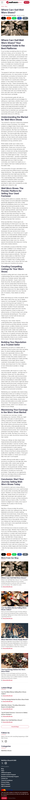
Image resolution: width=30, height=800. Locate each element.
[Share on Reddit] (8, 18)
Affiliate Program (6, 772)
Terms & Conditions (7, 780)
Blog (2, 768)
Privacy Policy (5, 782)
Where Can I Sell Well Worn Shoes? (11, 720)
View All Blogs (15, 726)
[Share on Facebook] (19, 18)
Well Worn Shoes (6, 750)
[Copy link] (25, 18)
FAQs (2, 770)
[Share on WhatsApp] (14, 18)
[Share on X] (3, 18)
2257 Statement (5, 786)
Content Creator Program (8, 774)
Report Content (5, 784)
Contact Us (4, 778)
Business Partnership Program (10, 776)
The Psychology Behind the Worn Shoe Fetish (15, 699)
